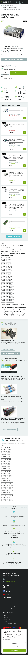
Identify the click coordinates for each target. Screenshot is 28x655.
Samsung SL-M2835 (6, 269)
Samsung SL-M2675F (6, 262)
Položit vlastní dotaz (12, 353)
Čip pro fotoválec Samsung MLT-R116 (17, 221)
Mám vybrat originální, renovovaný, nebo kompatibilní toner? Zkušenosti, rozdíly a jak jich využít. (13, 397)
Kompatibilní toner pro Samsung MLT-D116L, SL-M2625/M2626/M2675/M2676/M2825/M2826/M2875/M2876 (17, 158)
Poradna (6, 617)
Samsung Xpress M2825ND (7, 290)
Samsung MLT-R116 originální (16, 110)
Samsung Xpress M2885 (6, 300)
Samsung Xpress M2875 (6, 295)
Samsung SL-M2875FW (6, 275)
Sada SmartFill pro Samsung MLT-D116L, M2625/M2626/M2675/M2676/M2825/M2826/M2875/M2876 (17, 174)
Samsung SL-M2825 (6, 265)
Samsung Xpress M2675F (7, 285)
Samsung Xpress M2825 (6, 287)
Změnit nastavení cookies (10, 623)
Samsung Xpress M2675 (6, 283)
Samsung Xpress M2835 (6, 292)
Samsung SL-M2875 (6, 272)
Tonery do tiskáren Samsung (10, 7)
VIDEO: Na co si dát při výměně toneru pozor (11, 376)
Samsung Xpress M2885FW (7, 302)
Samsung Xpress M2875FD (7, 296)
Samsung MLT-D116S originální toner (16, 125)
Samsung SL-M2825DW (6, 266)
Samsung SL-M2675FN (6, 263)
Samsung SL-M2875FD (6, 273)
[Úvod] (2, 5)
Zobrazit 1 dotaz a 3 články (15, 59)
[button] (17, 2)
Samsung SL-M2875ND (6, 276)
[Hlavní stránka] (6, 2)
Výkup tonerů (7, 619)
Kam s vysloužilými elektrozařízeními (13, 608)
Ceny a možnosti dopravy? (7, 80)
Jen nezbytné (14, 647)
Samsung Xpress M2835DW (7, 293)
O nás (5, 615)
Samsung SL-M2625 (6, 257)
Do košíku (19, 72)
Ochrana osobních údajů (9, 606)
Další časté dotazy (8, 349)
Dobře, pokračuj (14, 650)
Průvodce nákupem (8, 600)
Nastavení (14, 643)
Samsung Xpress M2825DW (7, 289)
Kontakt (6, 621)
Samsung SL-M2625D (6, 259)
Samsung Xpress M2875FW (7, 297)
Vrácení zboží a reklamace (10, 604)
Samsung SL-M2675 (6, 260)
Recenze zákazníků (8, 610)
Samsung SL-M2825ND (6, 267)
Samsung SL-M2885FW (6, 279)
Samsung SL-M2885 (6, 277)
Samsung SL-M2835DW (6, 270)
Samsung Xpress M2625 (6, 280)
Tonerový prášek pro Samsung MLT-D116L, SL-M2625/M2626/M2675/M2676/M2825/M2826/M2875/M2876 (16, 206)
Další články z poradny (9, 429)
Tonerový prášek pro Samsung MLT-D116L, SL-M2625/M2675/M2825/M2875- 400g (16, 190)
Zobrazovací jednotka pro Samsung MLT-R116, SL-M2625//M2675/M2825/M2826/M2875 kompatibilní (17, 141)
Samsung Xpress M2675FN (7, 286)
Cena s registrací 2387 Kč (9, 69)
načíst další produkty (14, 236)
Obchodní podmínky (8, 602)
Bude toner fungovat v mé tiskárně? (12, 54)
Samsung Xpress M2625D (7, 282)
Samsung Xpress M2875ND (7, 299)
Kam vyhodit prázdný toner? (8, 340)
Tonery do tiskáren (9, 5)
